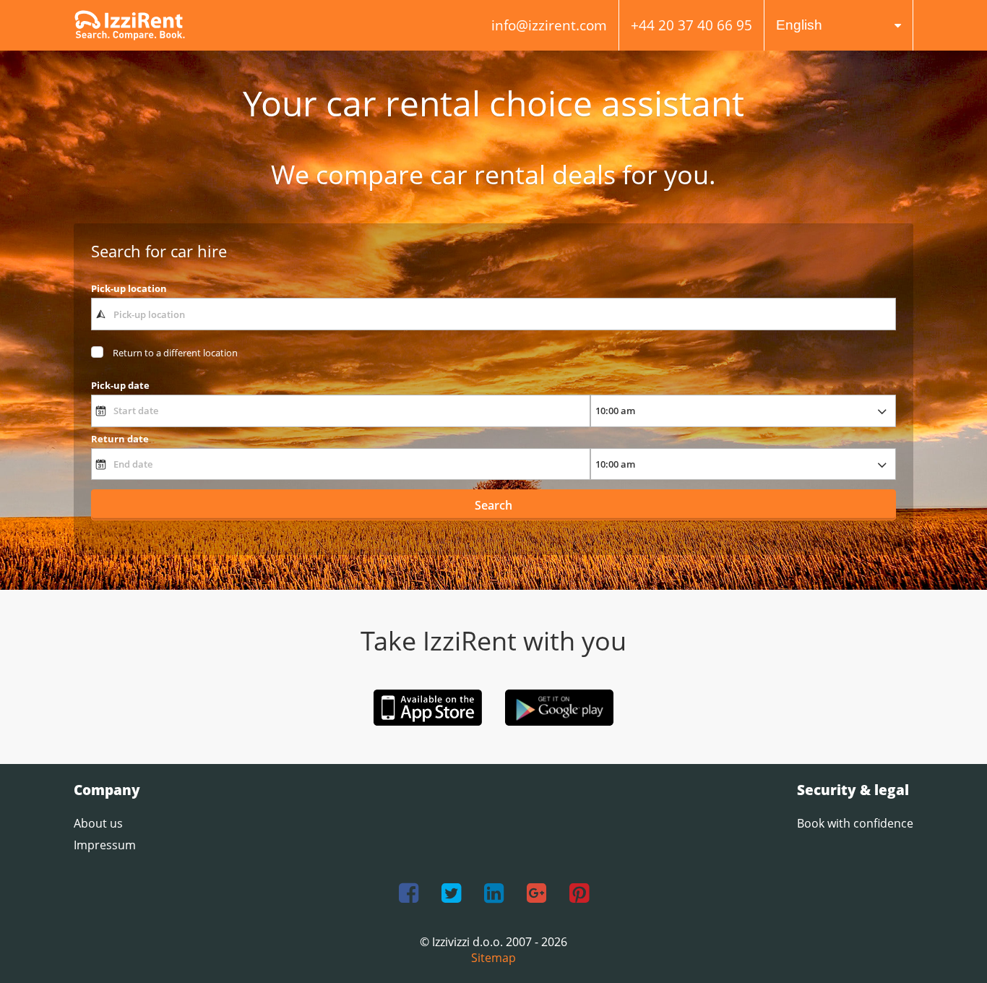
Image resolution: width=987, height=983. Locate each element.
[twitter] (451, 893)
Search (493, 505)
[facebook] (408, 893)
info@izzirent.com (549, 25)
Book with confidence (855, 823)
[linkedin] (494, 893)
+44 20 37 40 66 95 (691, 25)
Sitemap (493, 958)
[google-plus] (536, 893)
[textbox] (493, 314)
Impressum (105, 845)
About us (98, 823)
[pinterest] (579, 893)
